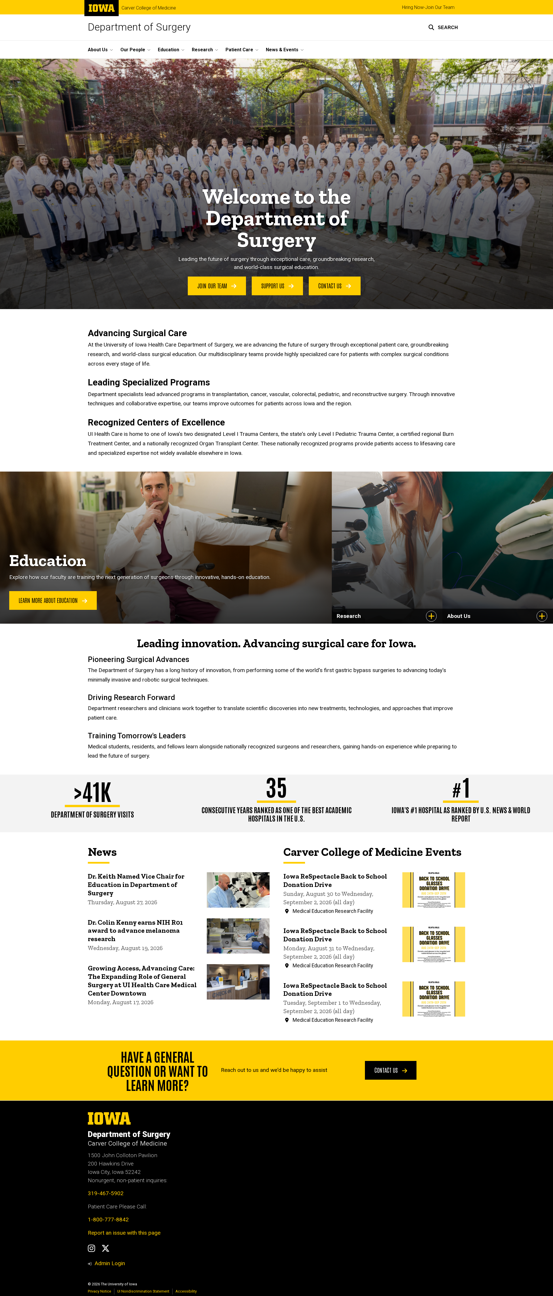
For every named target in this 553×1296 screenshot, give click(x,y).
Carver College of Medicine (149, 8)
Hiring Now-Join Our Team (428, 7)
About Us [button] (98, 49)
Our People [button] (132, 49)
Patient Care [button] (239, 49)
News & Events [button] (282, 49)
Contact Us (330, 285)
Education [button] (168, 49)
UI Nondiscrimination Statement (143, 1291)
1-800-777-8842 (108, 1219)
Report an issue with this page (124, 1232)
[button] (443, 27)
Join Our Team (212, 285)
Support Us (273, 285)
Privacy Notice (99, 1291)
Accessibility (186, 1291)
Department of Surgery (139, 27)
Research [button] (202, 49)
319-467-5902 (106, 1193)
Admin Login (109, 1263)
